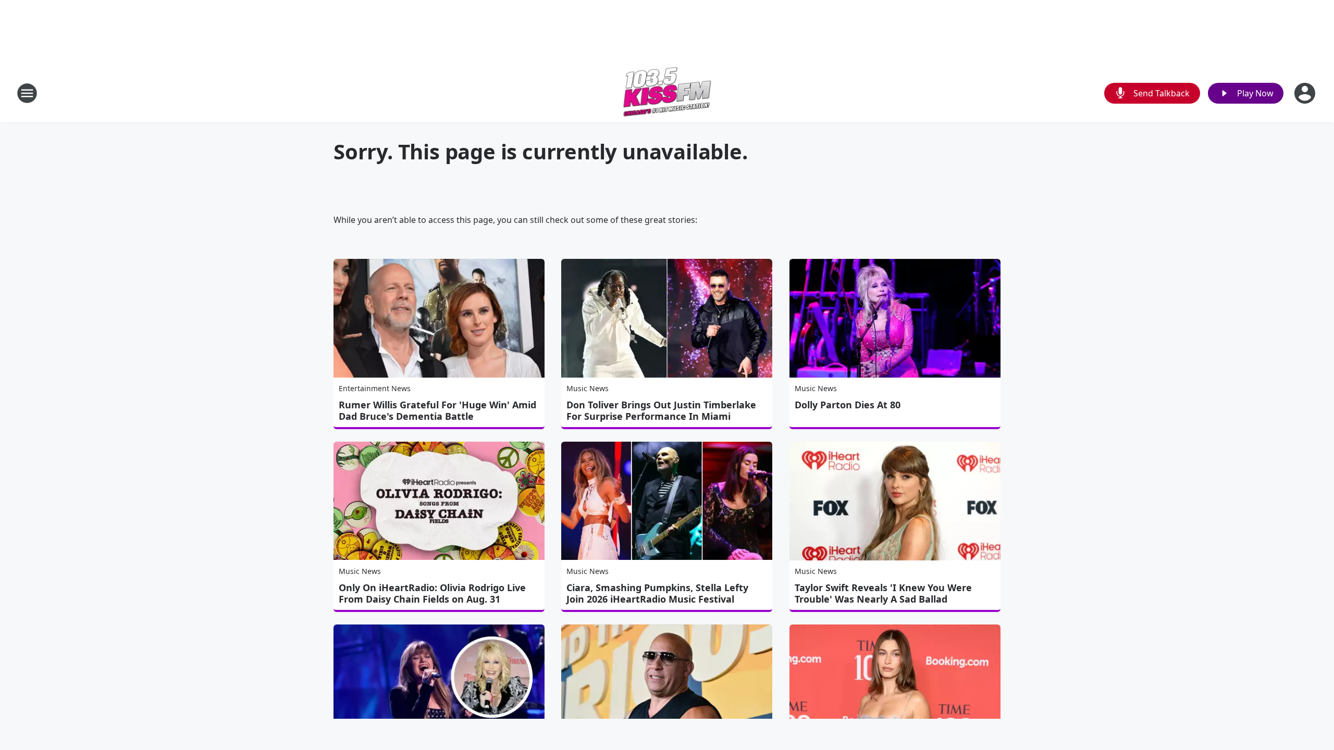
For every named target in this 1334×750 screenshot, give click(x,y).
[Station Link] (667, 93)
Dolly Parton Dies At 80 (847, 404)
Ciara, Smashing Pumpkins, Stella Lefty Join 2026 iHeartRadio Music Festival (657, 593)
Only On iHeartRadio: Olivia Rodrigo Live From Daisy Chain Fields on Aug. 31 (432, 593)
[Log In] (1305, 93)
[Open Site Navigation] (27, 93)
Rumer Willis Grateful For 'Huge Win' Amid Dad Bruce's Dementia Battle (437, 410)
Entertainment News (375, 388)
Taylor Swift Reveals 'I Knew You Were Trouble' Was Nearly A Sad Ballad (883, 593)
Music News (587, 388)
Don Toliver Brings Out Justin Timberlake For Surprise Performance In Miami (661, 410)
